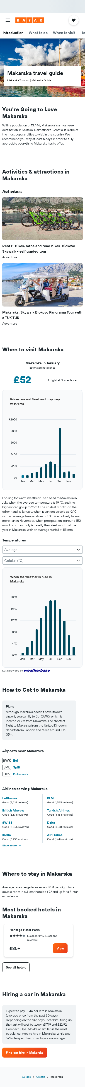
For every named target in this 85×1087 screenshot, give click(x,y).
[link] (60, 948)
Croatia (40, 1076)
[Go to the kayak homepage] (29, 20)
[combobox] (42, 550)
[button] (8, 20)
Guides (26, 1076)
